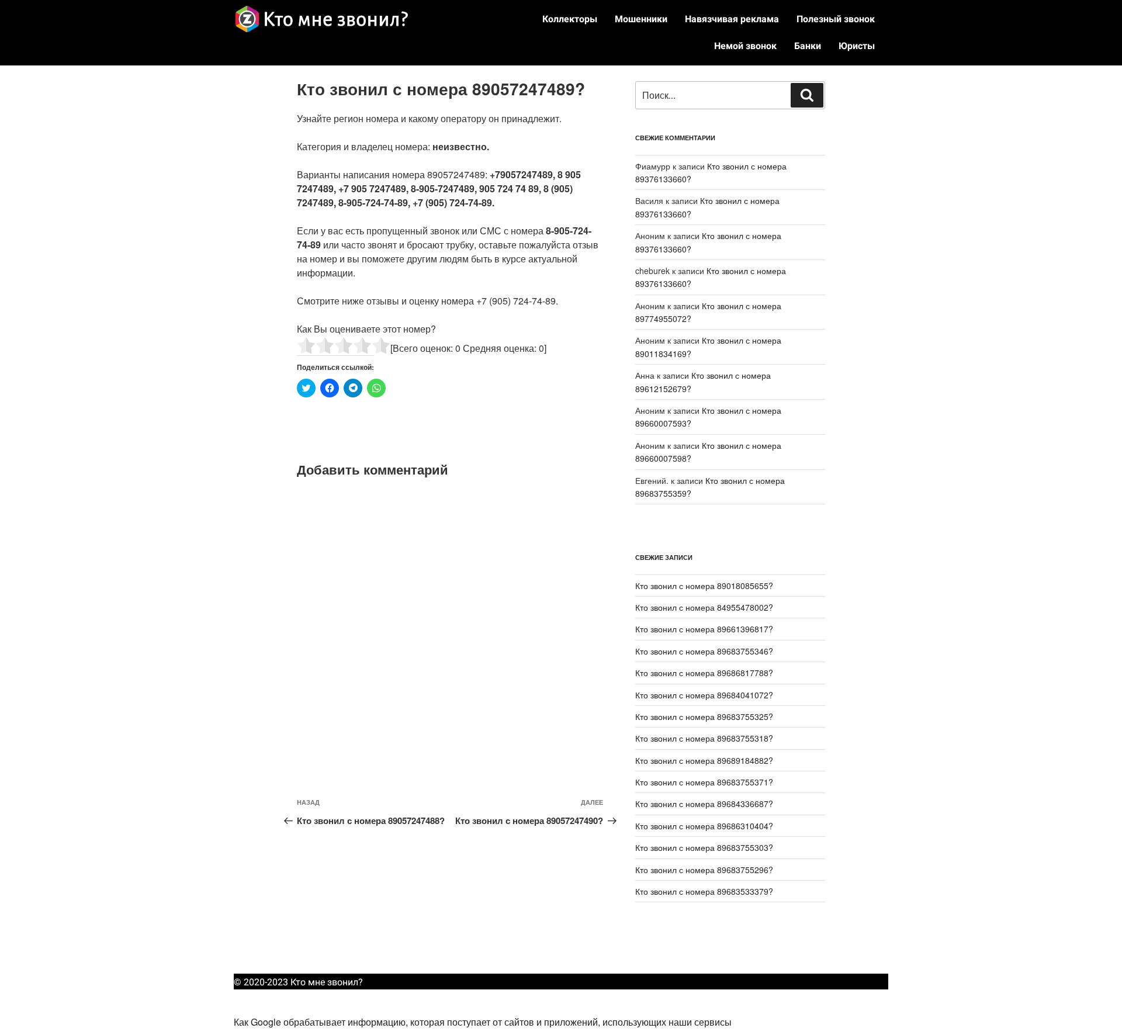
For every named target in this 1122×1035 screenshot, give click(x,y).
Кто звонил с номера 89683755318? (704, 738)
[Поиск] (807, 95)
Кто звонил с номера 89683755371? (704, 782)
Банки (807, 45)
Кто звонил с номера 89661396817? (704, 629)
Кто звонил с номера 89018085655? (704, 585)
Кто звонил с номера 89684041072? (704, 695)
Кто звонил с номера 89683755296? (704, 869)
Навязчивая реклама (732, 19)
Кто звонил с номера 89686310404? (704, 826)
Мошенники (641, 19)
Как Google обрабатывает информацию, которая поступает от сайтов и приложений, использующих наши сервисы (483, 1022)
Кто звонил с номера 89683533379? (704, 891)
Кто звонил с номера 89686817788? (704, 673)
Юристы (857, 45)
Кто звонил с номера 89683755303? (704, 847)
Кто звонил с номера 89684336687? (704, 803)
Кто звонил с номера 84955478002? (704, 607)
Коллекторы (569, 19)
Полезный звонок (836, 19)
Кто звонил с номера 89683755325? (704, 716)
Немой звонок (745, 45)
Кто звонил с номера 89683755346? (704, 651)
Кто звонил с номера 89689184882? (704, 760)
